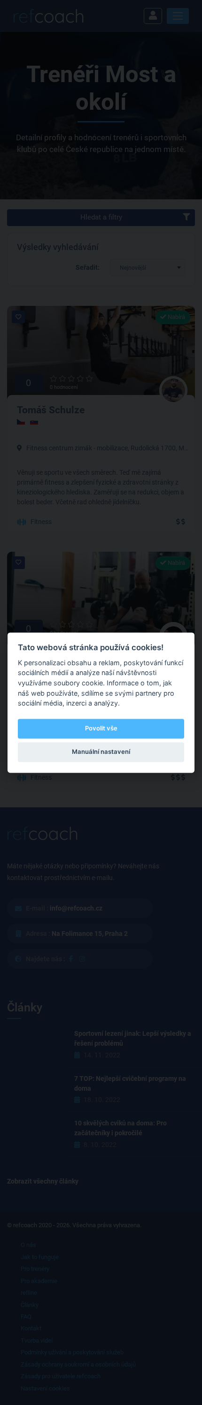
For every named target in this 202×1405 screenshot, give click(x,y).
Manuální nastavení (101, 752)
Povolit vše (101, 728)
